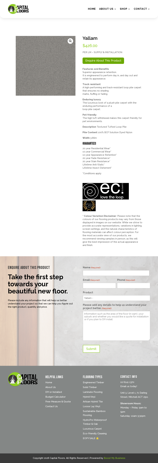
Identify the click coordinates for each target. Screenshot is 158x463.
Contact (140, 8)
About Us (106, 8)
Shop (123, 8)
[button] (70, 41)
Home (92, 8)
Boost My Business (114, 458)
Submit (91, 349)
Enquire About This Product (103, 60)
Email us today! (128, 386)
